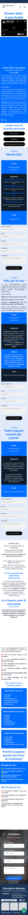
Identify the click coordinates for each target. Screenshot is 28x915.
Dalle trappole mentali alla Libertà (14, 144)
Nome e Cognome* (6, 226)
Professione (4, 248)
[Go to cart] (20, 7)
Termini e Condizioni (6, 912)
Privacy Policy (16, 912)
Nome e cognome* (9, 842)
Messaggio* (4, 255)
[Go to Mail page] (5, 120)
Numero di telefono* (9, 850)
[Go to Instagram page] (3, 120)
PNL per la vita (14, 133)
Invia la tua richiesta (14, 268)
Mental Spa (14, 139)
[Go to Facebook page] (21, 900)
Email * (3, 233)
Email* (5, 858)
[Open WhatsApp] (23, 910)
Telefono (3, 398)
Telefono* (3, 241)
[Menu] (25, 7)
